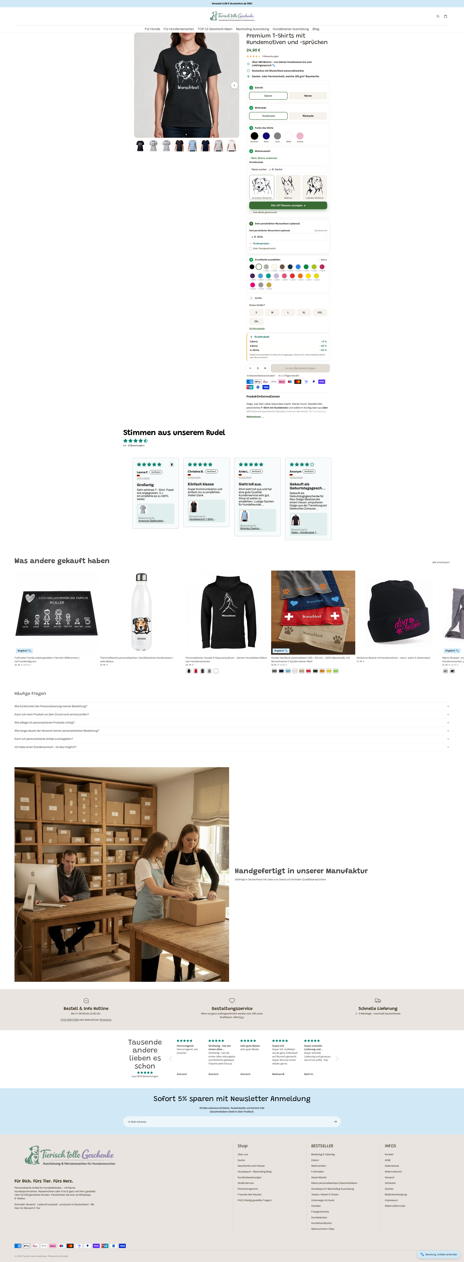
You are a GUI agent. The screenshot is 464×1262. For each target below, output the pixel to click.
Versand (389, 1177)
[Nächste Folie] (446, 622)
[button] (288, 298)
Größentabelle (257, 328)
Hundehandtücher (321, 1223)
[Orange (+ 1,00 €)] (300, 276)
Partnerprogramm (248, 1189)
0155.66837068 (69, 1019)
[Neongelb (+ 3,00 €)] (316, 276)
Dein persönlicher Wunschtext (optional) (269, 230)
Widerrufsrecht (393, 1171)
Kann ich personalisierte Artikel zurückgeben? (43, 738)
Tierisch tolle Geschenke (34, 1256)
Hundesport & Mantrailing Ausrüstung (332, 1189)
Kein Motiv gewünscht (265, 212)
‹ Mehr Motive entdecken (263, 158)
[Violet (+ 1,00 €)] (276, 276)
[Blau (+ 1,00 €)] (298, 267)
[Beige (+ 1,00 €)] (274, 267)
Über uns (243, 1154)
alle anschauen (441, 562)
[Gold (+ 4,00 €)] (269, 285)
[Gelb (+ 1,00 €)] (308, 276)
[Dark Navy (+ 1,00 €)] (290, 267)
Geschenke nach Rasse (251, 1165)
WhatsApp (105, 1019)
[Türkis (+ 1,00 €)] (268, 276)
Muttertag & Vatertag (323, 1154)
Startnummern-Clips (322, 1229)
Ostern (315, 1160)
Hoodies (316, 1206)
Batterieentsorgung (396, 1194)
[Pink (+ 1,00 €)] (284, 276)
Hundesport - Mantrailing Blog (255, 1171)
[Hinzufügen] (435, 649)
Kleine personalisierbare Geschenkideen (334, 1183)
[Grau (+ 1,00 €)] (266, 267)
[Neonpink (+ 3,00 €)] (252, 285)
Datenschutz (392, 1165)
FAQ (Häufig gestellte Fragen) (255, 1200)
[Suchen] (438, 16)
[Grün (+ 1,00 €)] (306, 267)
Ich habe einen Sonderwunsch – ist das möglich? (45, 747)
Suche (241, 1160)
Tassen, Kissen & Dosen (325, 1194)
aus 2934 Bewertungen (145, 1076)
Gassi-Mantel (318, 1177)
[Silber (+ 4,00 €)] (261, 285)
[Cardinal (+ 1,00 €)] (322, 267)
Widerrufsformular (395, 1206)
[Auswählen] (93, 649)
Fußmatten (317, 1171)
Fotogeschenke (320, 1211)
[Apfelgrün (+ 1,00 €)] (314, 267)
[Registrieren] (335, 1122)
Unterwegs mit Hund (322, 1200)
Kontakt (389, 1154)
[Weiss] (259, 267)
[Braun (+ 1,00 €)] (282, 267)
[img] (145, 1073)
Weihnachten (318, 1165)
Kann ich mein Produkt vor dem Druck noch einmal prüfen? (51, 714)
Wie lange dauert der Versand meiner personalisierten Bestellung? (56, 730)
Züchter (389, 1189)
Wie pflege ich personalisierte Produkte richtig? (44, 722)
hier (242, 1017)
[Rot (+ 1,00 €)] (292, 276)
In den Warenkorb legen (300, 368)
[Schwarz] (252, 267)
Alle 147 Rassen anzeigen (287, 205)
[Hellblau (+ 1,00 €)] (260, 276)
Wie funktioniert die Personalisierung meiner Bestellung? (50, 706)
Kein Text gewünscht (264, 248)
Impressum (391, 1200)
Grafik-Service (246, 1183)
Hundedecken (319, 1217)
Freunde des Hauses (249, 1194)
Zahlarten (390, 1183)
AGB (387, 1160)
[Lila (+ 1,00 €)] (252, 276)
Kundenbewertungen (250, 1177)
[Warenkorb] (446, 16)
